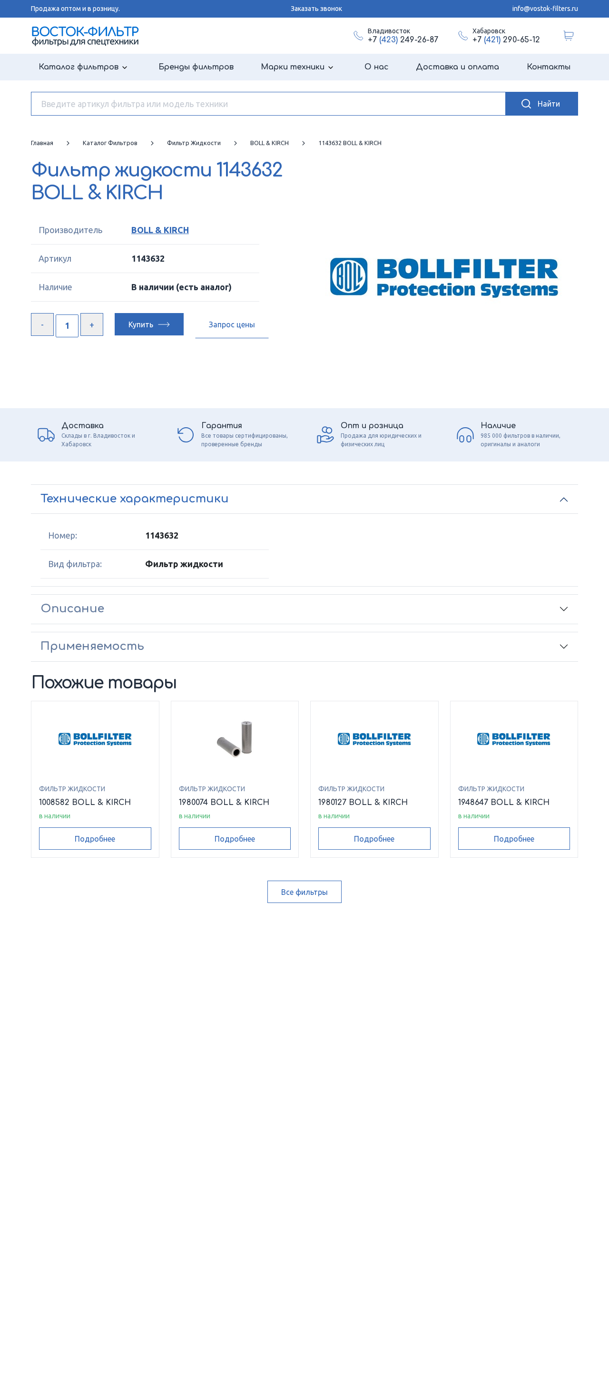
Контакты (548, 67)
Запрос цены (232, 324)
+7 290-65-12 (506, 40)
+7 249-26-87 (403, 40)
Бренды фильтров (196, 67)
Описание (72, 608)
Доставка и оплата (457, 67)
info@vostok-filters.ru (545, 8)
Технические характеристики (134, 498)
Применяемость (92, 646)
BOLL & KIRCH (160, 230)
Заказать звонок (316, 8)
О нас (376, 67)
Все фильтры (304, 892)
